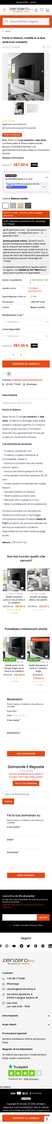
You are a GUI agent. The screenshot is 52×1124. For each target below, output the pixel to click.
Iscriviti (43, 917)
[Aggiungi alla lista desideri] (48, 47)
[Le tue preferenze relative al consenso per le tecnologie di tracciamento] (47, 1119)
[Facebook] (1, 946)
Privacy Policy (37, 925)
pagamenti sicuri (29, 232)
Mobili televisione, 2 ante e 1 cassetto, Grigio (38, 668)
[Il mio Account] (36, 10)
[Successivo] (22, 579)
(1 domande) (26, 770)
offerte (28, 1039)
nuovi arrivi (24, 1058)
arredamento (24, 1049)
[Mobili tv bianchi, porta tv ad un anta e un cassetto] (14, 579)
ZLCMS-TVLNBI (38, 593)
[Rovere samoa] (20, 206)
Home (7, 31)
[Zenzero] (26, 962)
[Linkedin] (50, 946)
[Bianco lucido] (5, 206)
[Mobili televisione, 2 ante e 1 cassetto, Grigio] (38, 648)
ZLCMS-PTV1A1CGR (14, 662)
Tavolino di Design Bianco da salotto (38, 598)
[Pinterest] (36, 946)
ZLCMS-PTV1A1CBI (14, 593)
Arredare (5, 1087)
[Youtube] (14, 946)
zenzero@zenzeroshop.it (21, 989)
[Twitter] (28, 946)
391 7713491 (8, 224)
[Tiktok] (21, 946)
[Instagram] (7, 946)
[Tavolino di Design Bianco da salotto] (38, 579)
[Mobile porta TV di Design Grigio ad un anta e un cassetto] (14, 648)
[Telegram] (43, 946)
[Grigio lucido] (13, 206)
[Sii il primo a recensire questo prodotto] (38, 609)
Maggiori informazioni (13, 157)
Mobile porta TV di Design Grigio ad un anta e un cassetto (14, 668)
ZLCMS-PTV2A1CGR (38, 662)
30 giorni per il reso (15, 229)
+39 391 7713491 (13, 384)
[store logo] (21, 10)
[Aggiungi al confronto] (9, 374)
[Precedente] (6, 579)
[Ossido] (28, 206)
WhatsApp (13, 983)
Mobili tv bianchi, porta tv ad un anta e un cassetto (14, 599)
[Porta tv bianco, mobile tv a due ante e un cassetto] (19, 108)
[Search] (7, 21)
